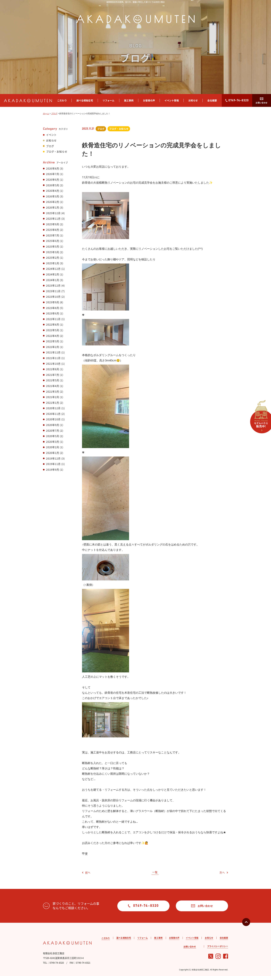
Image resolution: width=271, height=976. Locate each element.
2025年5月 (52, 246)
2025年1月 (52, 263)
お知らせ (193, 100)
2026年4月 (52, 191)
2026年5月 (52, 185)
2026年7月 (52, 174)
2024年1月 (52, 280)
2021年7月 (52, 375)
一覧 (155, 872)
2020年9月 (52, 425)
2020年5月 (52, 436)
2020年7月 (52, 430)
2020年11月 (53, 414)
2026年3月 (52, 196)
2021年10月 (53, 363)
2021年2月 (52, 397)
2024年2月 (52, 274)
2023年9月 (52, 302)
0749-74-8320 (238, 100)
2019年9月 (52, 469)
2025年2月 (52, 257)
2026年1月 (52, 207)
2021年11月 (53, 358)
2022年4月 (52, 336)
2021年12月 (53, 352)
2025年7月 (52, 235)
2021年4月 (52, 386)
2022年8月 (52, 324)
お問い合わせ (262, 102)
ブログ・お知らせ (56, 151)
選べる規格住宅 (84, 100)
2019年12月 (53, 458)
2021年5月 (52, 380)
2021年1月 (52, 402)
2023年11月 (53, 291)
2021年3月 (52, 391)
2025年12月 (53, 213)
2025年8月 (52, 230)
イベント (51, 135)
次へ (222, 872)
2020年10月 (53, 419)
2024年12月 (53, 269)
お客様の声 (149, 100)
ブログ (50, 146)
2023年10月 (53, 296)
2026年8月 (52, 168)
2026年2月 (52, 202)
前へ (88, 872)
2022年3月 (52, 341)
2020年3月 (52, 442)
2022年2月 (52, 347)
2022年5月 (52, 330)
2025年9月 (52, 224)
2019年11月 (53, 464)
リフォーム (108, 100)
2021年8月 (52, 369)
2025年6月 (52, 241)
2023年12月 (53, 285)
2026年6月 (52, 179)
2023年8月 (52, 308)
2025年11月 (53, 218)
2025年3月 (52, 252)
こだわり (62, 100)
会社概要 (212, 100)
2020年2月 (52, 447)
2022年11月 (53, 319)
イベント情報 (172, 100)
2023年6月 (52, 313)
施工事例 (129, 100)
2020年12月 (53, 408)
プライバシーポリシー (217, 946)
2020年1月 (52, 453)
